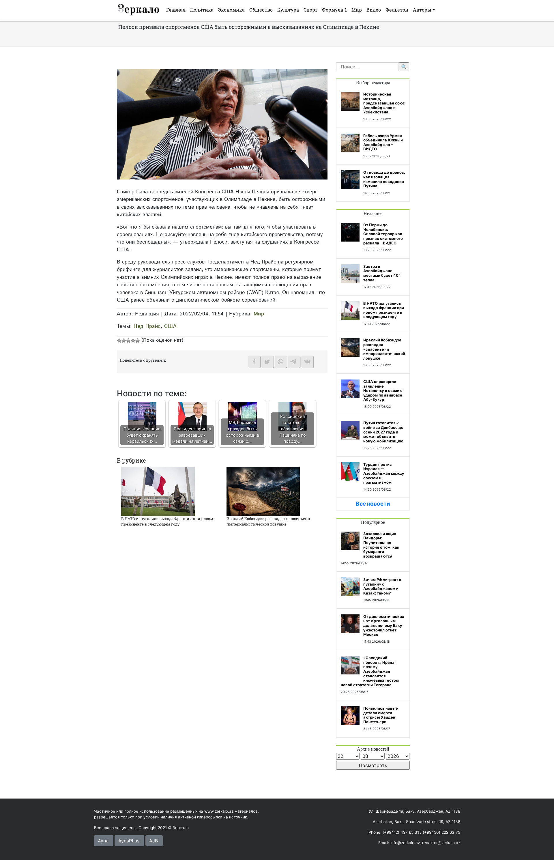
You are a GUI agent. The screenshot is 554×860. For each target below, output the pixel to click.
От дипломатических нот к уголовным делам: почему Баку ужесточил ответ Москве (383, 625)
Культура (288, 10)
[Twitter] (267, 362)
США (170, 326)
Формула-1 (334, 10)
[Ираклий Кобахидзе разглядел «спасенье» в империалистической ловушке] (263, 491)
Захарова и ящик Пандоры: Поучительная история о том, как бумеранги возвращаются (381, 544)
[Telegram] (294, 362)
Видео (373, 10)
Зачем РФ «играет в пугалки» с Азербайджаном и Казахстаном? (382, 586)
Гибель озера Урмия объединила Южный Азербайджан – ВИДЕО (383, 142)
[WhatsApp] (281, 362)
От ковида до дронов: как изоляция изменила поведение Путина (384, 179)
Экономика (231, 10)
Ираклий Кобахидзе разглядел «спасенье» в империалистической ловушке (268, 521)
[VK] (307, 362)
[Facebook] (254, 362)
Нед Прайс (147, 326)
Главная (176, 10)
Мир (356, 10)
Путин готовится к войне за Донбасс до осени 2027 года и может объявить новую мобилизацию (383, 431)
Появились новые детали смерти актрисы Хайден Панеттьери (380, 715)
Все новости (373, 503)
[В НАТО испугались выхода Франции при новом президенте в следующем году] (158, 491)
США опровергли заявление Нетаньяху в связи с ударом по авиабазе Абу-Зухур (383, 390)
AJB (153, 841)
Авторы (422, 10)
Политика (202, 10)
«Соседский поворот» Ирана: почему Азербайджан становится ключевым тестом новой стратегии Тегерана (370, 671)
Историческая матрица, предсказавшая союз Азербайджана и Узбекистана (384, 103)
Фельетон (396, 10)
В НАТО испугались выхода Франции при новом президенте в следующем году (167, 521)
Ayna (103, 841)
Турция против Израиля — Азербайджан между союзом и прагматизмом (383, 473)
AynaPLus (128, 841)
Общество (261, 10)
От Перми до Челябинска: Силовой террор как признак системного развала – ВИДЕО (383, 234)
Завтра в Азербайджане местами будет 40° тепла (381, 273)
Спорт (310, 10)
